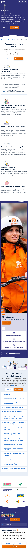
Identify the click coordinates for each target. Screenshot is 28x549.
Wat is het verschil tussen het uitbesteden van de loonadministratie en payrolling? (14, 439)
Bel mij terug (15, 27)
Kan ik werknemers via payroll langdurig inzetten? (11, 402)
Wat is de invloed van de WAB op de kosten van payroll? (14, 469)
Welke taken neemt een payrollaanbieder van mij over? (14, 428)
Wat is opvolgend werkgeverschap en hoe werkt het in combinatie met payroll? (14, 417)
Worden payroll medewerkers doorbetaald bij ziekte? (14, 454)
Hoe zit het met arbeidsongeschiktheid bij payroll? (13, 448)
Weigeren (20, 543)
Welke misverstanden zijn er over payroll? (14, 398)
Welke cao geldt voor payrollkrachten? (13, 444)
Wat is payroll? (7, 394)
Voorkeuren (7, 543)
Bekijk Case (6, 322)
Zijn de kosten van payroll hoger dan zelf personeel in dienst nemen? (14, 463)
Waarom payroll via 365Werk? (8, 39)
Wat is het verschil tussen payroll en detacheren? (12, 434)
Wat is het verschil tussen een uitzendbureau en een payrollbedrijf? (15, 423)
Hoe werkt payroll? (22, 39)
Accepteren (14, 546)
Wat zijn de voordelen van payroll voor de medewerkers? (13, 412)
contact (13, 385)
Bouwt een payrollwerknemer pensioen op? (14, 407)
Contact (5, 27)
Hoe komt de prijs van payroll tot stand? (13, 459)
